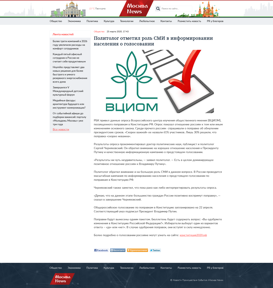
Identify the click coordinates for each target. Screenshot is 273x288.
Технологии (126, 21)
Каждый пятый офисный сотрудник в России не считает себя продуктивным (69, 58)
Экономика (74, 21)
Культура (109, 21)
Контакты (166, 21)
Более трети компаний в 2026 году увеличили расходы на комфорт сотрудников (70, 45)
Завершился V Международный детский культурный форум (68, 91)
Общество (56, 21)
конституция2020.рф (193, 235)
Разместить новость (189, 21)
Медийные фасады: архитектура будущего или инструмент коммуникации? (69, 104)
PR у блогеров (215, 21)
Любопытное (147, 21)
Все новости (61, 129)
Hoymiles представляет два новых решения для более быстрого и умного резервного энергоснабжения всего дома (70, 74)
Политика (92, 21)
